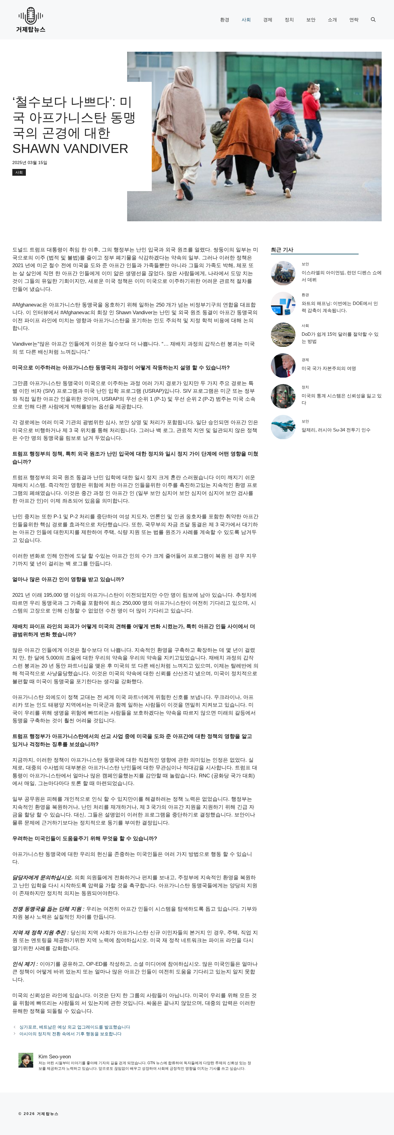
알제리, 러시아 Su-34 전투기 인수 (336, 430)
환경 (224, 19)
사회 (246, 19)
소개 (332, 19)
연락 (354, 19)
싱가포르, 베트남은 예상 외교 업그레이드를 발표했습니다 (74, 1027)
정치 (289, 19)
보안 (311, 19)
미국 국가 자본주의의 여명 (329, 368)
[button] (373, 19)
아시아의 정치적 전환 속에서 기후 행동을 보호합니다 (70, 1033)
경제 (267, 19)
